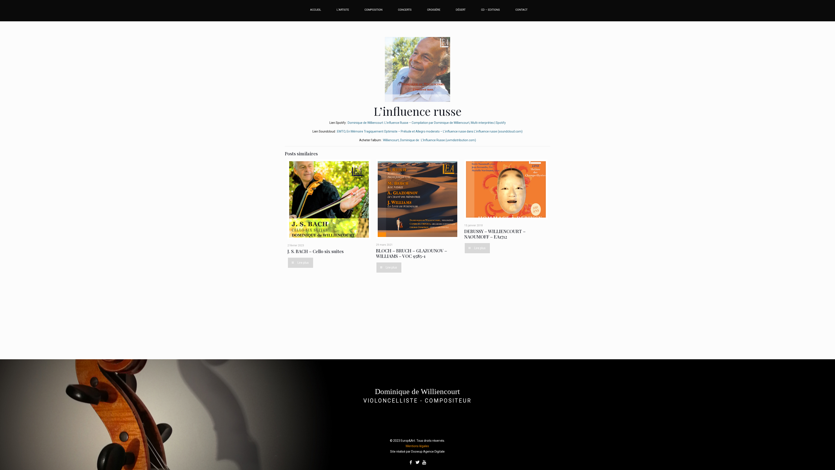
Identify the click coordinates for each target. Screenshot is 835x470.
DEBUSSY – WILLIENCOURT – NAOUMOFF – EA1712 (495, 234)
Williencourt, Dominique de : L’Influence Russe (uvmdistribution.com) (429, 140)
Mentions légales (417, 446)
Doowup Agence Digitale (428, 451)
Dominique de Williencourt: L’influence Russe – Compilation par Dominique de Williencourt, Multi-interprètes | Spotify (427, 122)
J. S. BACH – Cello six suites (315, 251)
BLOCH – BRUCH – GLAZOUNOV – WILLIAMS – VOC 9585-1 (411, 253)
